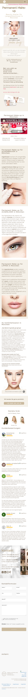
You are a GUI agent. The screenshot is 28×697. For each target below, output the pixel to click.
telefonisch (13, 87)
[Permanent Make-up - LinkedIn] (5, 572)
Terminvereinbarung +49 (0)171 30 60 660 (18, 4)
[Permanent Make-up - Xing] (10, 572)
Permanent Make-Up (6, 684)
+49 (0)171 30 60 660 (16, 60)
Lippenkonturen (6, 685)
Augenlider (23, 684)
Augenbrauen (16, 684)
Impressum (4, 688)
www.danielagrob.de (11, 92)
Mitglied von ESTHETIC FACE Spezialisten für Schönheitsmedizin (12, 673)
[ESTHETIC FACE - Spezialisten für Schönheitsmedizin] (4, 673)
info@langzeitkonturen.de (16, 59)
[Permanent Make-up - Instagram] (8, 572)
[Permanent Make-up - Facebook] (3, 572)
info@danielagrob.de (12, 561)
